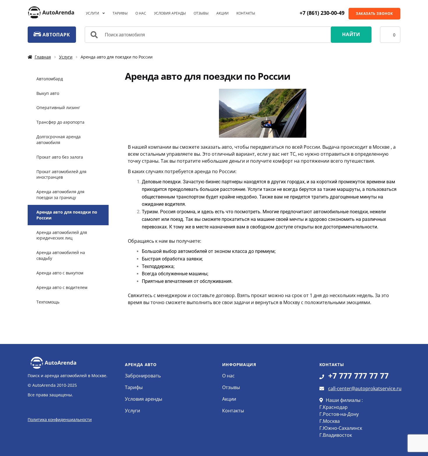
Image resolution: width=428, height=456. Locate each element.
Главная (43, 57)
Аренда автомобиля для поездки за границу (60, 194)
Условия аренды (170, 13)
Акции (222, 13)
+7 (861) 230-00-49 (322, 12)
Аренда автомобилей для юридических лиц (61, 235)
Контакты (245, 13)
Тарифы (120, 13)
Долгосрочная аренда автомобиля (58, 139)
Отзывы (201, 13)
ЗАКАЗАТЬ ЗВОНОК (374, 13)
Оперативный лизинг (58, 107)
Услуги (92, 13)
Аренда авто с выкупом (59, 273)
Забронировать (143, 375)
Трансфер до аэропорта (60, 122)
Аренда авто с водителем (61, 287)
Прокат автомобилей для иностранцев (61, 174)
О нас (140, 13)
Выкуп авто (47, 93)
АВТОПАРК (55, 34)
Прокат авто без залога (59, 157)
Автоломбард (49, 78)
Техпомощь (47, 302)
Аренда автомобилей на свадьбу (60, 255)
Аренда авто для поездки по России (66, 215)
